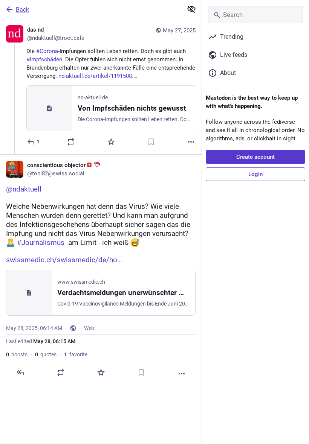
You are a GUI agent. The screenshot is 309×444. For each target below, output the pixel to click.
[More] (191, 141)
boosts (17, 354)
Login (255, 174)
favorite (75, 354)
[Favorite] (111, 141)
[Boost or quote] (70, 141)
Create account (255, 157)
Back (22, 9)
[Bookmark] (151, 141)
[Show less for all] (191, 9)
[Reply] (20, 372)
